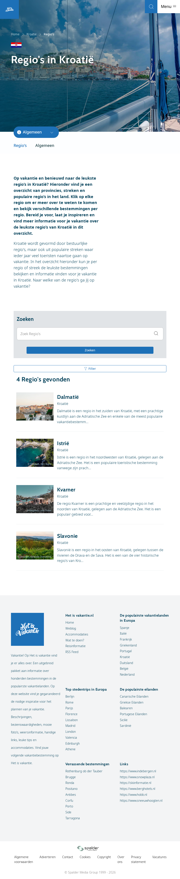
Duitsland (126, 663)
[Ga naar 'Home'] (9, 9)
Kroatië (32, 34)
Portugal (126, 651)
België (124, 668)
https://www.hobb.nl (133, 794)
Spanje (124, 628)
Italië (123, 633)
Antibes (70, 794)
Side (68, 812)
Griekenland (128, 645)
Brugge (70, 777)
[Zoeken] (151, 6)
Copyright (104, 857)
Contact (67, 857)
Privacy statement (138, 859)
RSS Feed (71, 652)
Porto (69, 806)
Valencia (71, 737)
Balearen (126, 708)
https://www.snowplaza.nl (137, 777)
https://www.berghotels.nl (137, 789)
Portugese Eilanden (133, 714)
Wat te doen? (74, 640)
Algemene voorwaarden (23, 859)
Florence (71, 714)
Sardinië (125, 726)
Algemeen (44, 145)
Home (15, 34)
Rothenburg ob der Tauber (84, 771)
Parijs (69, 708)
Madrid (70, 726)
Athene (70, 749)
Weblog (70, 628)
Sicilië (124, 720)
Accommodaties (76, 634)
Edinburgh (72, 743)
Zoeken (90, 350)
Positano (71, 789)
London (70, 731)
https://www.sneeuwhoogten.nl (141, 800)
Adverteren (48, 857)
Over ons (120, 859)
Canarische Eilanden (134, 696)
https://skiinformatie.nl (135, 783)
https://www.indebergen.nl (138, 771)
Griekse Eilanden (131, 702)
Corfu (69, 800)
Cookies (85, 857)
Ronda (69, 783)
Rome (69, 702)
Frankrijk (126, 639)
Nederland (127, 674)
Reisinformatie (75, 646)
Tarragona (72, 818)
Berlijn (69, 696)
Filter (92, 368)
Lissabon (71, 720)
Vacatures (159, 857)
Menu (167, 6)
